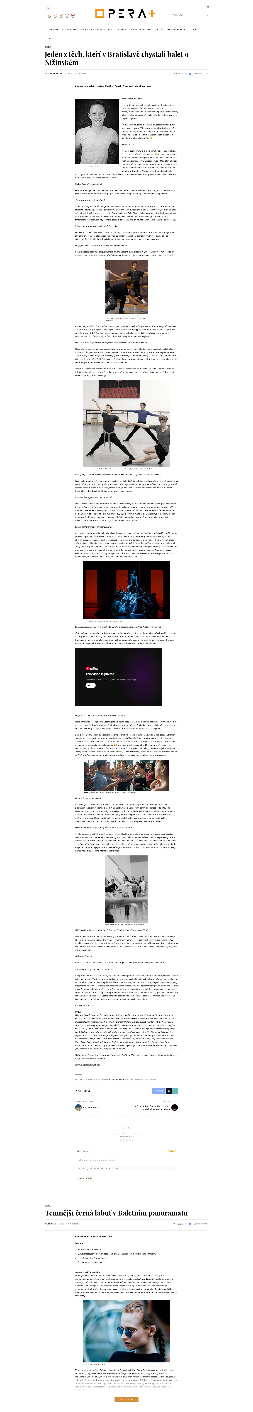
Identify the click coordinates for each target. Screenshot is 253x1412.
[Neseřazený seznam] (98, 1168)
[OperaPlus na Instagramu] (67, 16)
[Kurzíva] (83, 1168)
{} (113, 1168)
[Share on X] (169, 1091)
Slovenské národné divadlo (145, 1080)
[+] (116, 1168)
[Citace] (102, 1168)
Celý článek (126, 1399)
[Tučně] (80, 1168)
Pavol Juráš (50, 1224)
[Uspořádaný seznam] (94, 1168)
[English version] (73, 16)
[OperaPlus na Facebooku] (49, 16)
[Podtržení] (87, 1168)
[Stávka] (91, 1168)
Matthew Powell (126, 1080)
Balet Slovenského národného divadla (102, 1080)
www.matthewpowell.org (88, 1064)
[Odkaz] (109, 1168)
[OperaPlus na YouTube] (61, 16)
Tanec (48, 47)
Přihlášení (171, 1151)
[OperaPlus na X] (55, 16)
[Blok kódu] (106, 1168)
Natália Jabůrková (53, 73)
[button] (208, 7)
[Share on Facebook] (186, 74)
